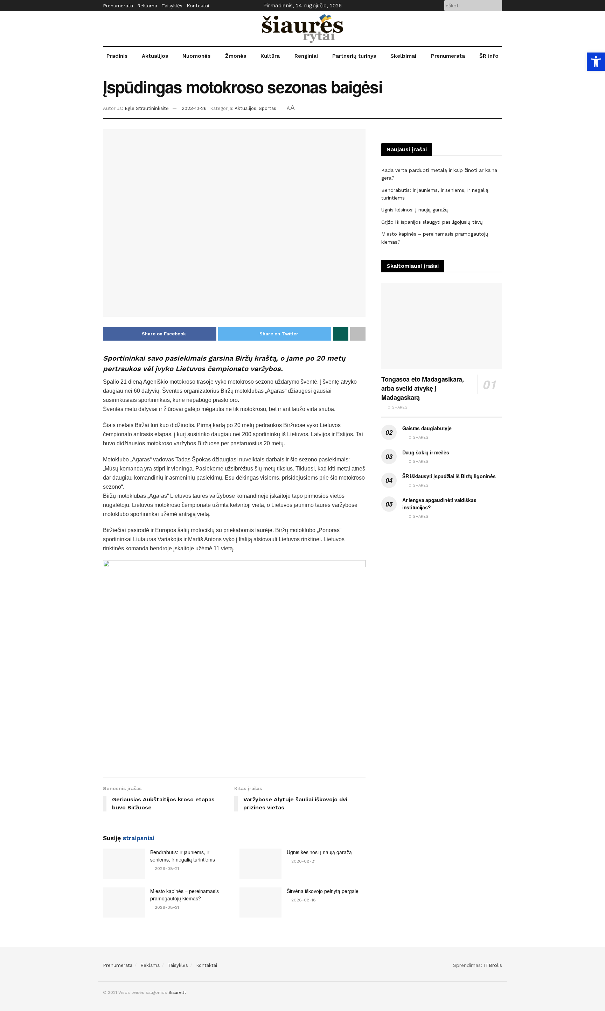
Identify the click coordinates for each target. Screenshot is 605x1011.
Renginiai (306, 56)
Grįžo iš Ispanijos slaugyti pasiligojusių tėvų (432, 222)
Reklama (147, 5)
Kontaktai (198, 5)
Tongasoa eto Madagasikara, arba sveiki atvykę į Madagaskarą (422, 388)
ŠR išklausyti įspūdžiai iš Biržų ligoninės (448, 476)
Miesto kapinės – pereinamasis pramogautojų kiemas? (184, 894)
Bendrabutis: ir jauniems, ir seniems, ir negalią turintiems (182, 856)
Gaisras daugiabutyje (426, 428)
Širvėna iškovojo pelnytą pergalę (323, 890)
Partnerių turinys (354, 56)
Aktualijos (155, 56)
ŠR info (489, 56)
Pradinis (116, 56)
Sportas (267, 108)
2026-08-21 (166, 868)
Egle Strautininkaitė (147, 108)
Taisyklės (171, 5)
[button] (596, 62)
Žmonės (235, 56)
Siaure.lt (177, 992)
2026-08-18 (303, 900)
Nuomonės (196, 56)
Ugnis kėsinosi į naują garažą (319, 852)
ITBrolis (493, 965)
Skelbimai (403, 56)
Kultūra (270, 56)
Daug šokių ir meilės (425, 452)
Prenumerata (118, 5)
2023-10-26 (194, 108)
